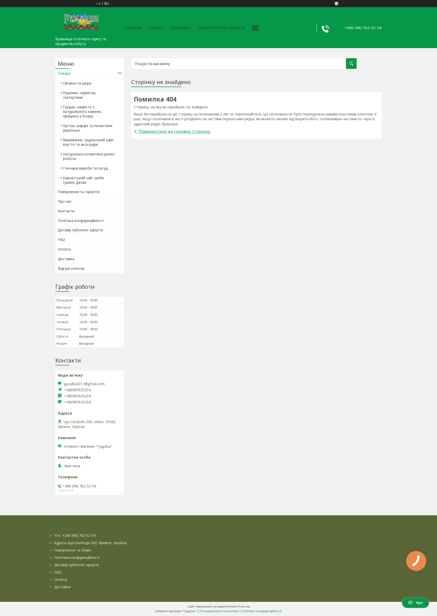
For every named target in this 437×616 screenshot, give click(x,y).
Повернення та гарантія (221, 27)
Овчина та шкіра (77, 83)
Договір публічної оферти (80, 230)
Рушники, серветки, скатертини (79, 95)
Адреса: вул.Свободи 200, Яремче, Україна (90, 542)
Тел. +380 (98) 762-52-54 (75, 535)
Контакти (66, 211)
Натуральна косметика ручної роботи (89, 156)
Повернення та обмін (72, 550)
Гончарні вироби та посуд (85, 168)
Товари (64, 73)
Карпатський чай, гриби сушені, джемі (83, 180)
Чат (419, 602)
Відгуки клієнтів (71, 268)
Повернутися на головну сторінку (174, 131)
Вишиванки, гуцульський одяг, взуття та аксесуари (89, 142)
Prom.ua (244, 606)
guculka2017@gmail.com (84, 384)
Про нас (65, 201)
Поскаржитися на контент (219, 611)
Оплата (156, 27)
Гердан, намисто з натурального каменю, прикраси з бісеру (82, 111)
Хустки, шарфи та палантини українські (87, 128)
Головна (133, 27)
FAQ (61, 239)
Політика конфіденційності (81, 220)
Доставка (180, 27)
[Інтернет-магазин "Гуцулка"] (80, 20)
